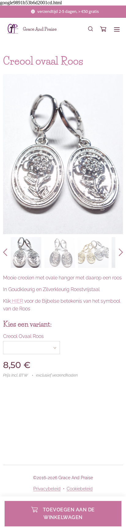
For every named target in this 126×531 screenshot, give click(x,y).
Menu (117, 29)
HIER (17, 301)
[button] (90, 29)
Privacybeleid (47, 488)
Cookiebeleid (80, 488)
